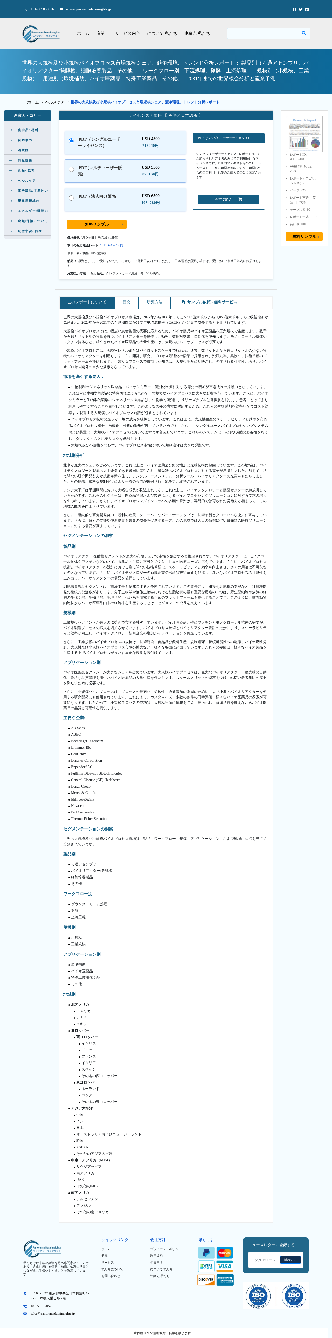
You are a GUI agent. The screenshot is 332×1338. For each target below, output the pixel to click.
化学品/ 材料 (28, 130)
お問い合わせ (110, 1276)
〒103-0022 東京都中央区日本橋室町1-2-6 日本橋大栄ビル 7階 (60, 1295)
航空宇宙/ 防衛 (30, 231)
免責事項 (156, 1262)
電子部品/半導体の (33, 190)
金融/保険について (33, 221)
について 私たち (162, 33)
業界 (104, 1256)
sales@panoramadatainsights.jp (88, 9)
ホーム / (36, 102)
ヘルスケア (55, 102)
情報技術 (25, 160)
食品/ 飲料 (26, 170)
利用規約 (156, 1256)
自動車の (25, 140)
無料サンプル (97, 224)
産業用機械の (29, 201)
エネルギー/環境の (33, 211)
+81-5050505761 (43, 9)
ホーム (83, 33)
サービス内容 (127, 33)
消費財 (23, 150)
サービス (107, 1262)
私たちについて (112, 1269)
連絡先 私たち (197, 33)
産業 (100, 33)
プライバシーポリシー (165, 1249)
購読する (290, 1260)
